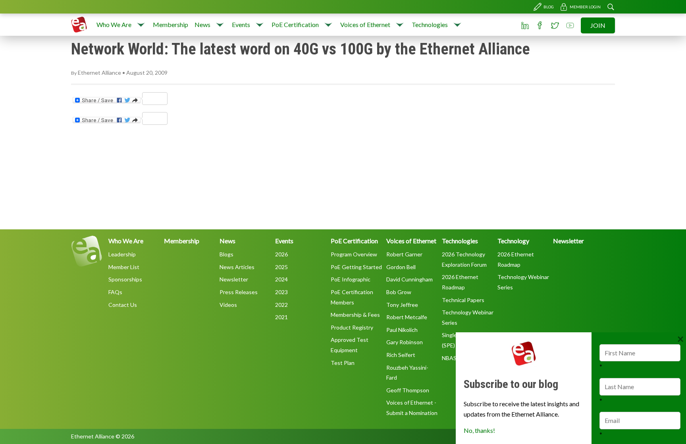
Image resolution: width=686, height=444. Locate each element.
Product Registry (352, 327)
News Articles (237, 267)
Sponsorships (125, 279)
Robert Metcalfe (406, 317)
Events (241, 24)
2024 (281, 279)
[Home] (79, 25)
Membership (170, 24)
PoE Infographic (350, 279)
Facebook (540, 25)
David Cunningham (409, 279)
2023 (281, 292)
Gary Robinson (404, 342)
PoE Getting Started (356, 267)
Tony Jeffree (402, 304)
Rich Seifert (400, 354)
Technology (513, 240)
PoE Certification (295, 24)
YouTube (570, 25)
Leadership (122, 254)
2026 (281, 254)
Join (597, 25)
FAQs (115, 292)
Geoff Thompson (407, 390)
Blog (548, 6)
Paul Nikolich (402, 329)
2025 (281, 267)
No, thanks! (479, 430)
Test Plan (343, 362)
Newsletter (234, 279)
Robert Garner (404, 254)
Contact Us (122, 304)
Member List (123, 267)
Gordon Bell (401, 267)
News (202, 24)
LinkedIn (524, 25)
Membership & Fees (355, 314)
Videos (228, 304)
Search (610, 6)
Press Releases (239, 292)
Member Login (585, 6)
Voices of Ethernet (365, 24)
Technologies (430, 24)
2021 (281, 317)
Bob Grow (398, 292)
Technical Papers (463, 300)
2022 (281, 304)
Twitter (555, 25)
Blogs (226, 254)
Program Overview (354, 254)
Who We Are (113, 24)
